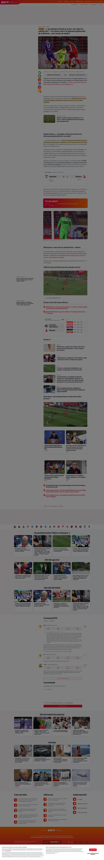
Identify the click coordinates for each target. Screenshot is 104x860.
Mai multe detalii (8, 850)
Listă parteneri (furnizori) (50, 853)
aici (8, 855)
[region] (52, 852)
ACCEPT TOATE (93, 849)
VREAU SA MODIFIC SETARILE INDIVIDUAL (93, 854)
